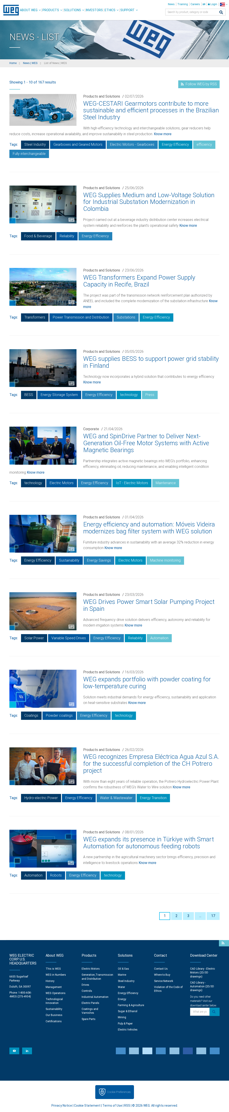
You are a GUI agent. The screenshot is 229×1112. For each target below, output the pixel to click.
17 (213, 916)
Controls (87, 990)
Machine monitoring (165, 560)
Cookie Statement (87, 1105)
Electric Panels (90, 1003)
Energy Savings (99, 560)
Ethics (110, 10)
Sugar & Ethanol (127, 1011)
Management (54, 987)
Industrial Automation (95, 997)
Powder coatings (59, 715)
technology (129, 395)
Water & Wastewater (116, 798)
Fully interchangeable (29, 154)
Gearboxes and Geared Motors (77, 144)
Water (121, 987)
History (50, 981)
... (200, 916)
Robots (56, 875)
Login (213, 4)
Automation (159, 638)
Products (50, 10)
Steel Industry (35, 144)
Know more (163, 134)
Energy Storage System (59, 395)
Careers (195, 4)
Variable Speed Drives (68, 638)
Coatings (31, 715)
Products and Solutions (101, 96)
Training (182, 4)
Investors (94, 10)
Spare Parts (88, 1019)
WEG (9, 10)
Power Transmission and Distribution (81, 317)
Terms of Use (112, 1105)
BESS (28, 395)
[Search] (221, 13)
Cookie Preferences (119, 1092)
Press (149, 395)
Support (127, 10)
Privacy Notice (61, 1105)
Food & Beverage (38, 236)
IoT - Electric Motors (132, 483)
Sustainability (69, 560)
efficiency (204, 144)
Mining (122, 1017)
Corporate (91, 429)
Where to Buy (162, 974)
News (171, 4)
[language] (223, 4)
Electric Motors (62, 483)
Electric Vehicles (128, 1029)
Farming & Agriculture (131, 1005)
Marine (122, 974)
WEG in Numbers (56, 974)
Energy (122, 999)
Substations (126, 317)
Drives (85, 984)
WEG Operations (56, 993)
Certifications (54, 1021)
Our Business (54, 1015)
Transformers (34, 317)
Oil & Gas (123, 968)
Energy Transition (153, 798)
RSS (127, 1105)
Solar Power (34, 638)
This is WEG (53, 968)
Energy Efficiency (175, 144)
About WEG (29, 10)
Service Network (163, 981)
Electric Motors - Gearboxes (132, 144)
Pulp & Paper (125, 1023)
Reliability (67, 236)
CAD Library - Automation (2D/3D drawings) (202, 986)
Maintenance (166, 483)
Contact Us (161, 968)
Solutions (72, 10)
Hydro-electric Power (41, 798)
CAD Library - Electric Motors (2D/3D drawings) (202, 972)
